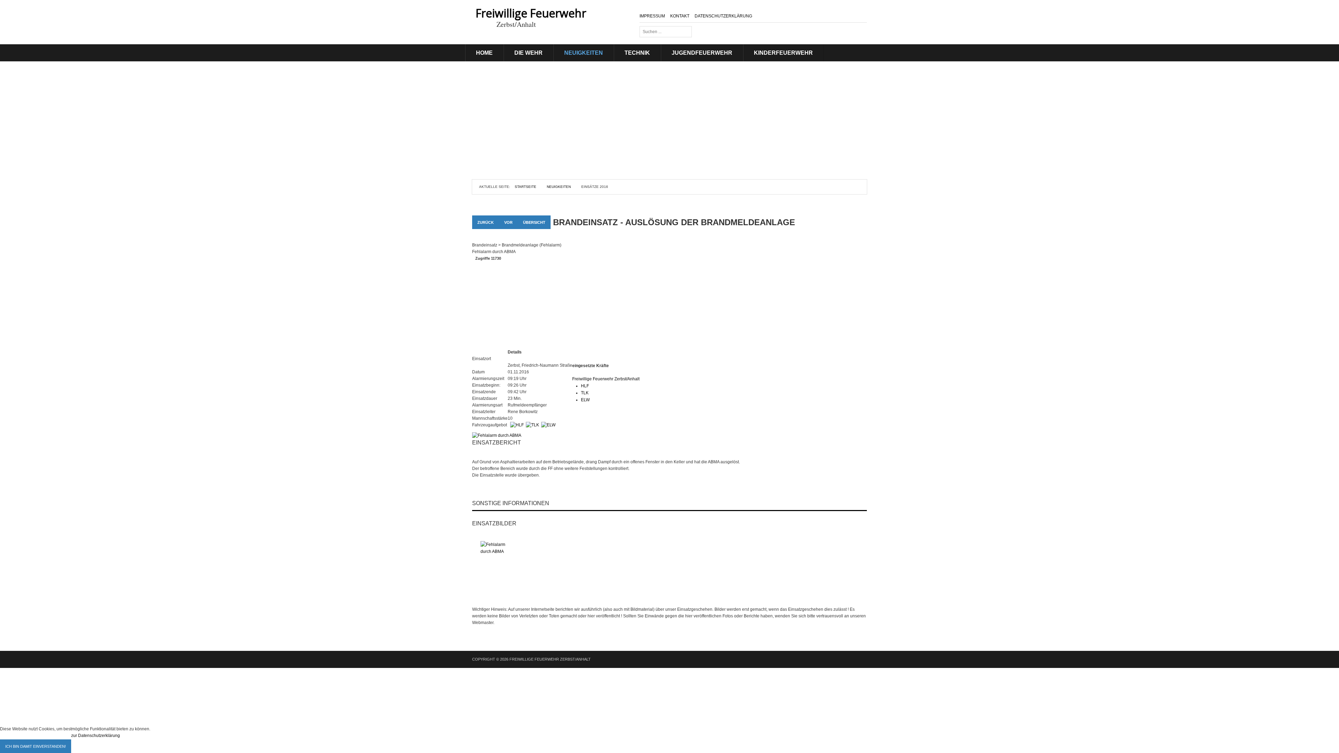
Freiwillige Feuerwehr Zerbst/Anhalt (606, 378)
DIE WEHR (528, 53)
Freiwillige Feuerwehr (531, 13)
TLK (585, 392)
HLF (585, 385)
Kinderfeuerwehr (783, 53)
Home (484, 53)
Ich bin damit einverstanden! (35, 746)
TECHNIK (637, 53)
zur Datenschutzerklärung (95, 735)
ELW (585, 399)
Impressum (652, 16)
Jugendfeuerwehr (702, 53)
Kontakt (679, 16)
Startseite (525, 187)
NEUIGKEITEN (583, 53)
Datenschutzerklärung (723, 16)
